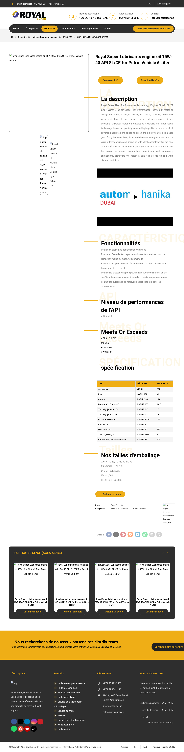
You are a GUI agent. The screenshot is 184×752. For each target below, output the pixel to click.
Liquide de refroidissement (71, 720)
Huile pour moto (66, 724)
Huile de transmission (69, 692)
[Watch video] (135, 197)
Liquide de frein (66, 711)
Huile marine (64, 729)
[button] (118, 29)
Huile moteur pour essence (71, 683)
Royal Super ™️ (117, 505)
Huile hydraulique (66, 697)
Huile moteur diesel (67, 688)
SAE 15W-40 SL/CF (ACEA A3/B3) (132, 509)
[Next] (168, 553)
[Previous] (163, 553)
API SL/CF (115, 509)
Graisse (62, 715)
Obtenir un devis (112, 494)
